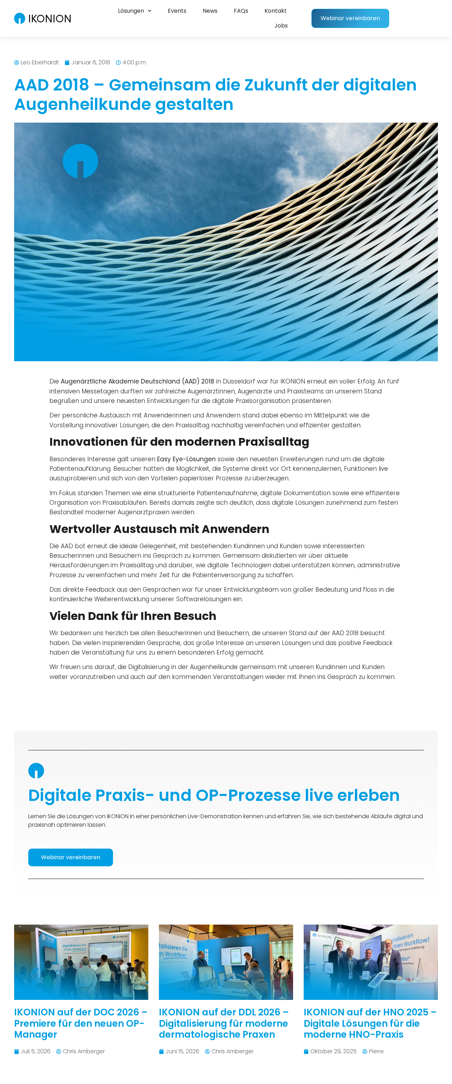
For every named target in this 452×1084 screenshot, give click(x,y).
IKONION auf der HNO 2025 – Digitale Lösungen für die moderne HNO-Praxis (370, 1023)
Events (177, 11)
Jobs (281, 26)
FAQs (241, 11)
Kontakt (275, 11)
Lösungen (131, 11)
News (210, 11)
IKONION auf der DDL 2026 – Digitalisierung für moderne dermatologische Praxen (224, 1023)
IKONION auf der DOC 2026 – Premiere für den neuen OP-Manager (81, 1023)
